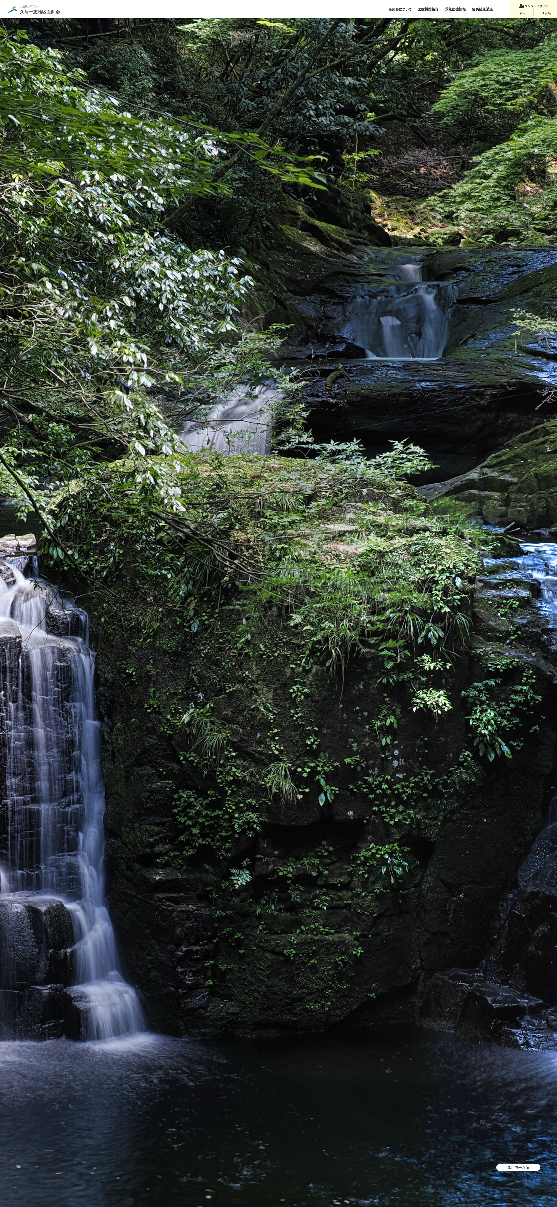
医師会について (400, 9)
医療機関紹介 (428, 9)
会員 (522, 13)
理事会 (546, 13)
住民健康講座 (482, 9)
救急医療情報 (455, 9)
